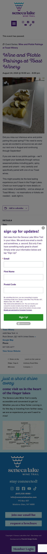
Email (6, 259)
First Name (9, 271)
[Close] (43, 227)
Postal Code (10, 284)
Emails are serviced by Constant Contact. (18, 310)
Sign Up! (23, 317)
